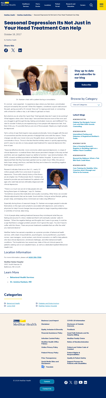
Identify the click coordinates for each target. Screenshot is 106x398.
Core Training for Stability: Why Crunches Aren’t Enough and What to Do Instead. (85, 170)
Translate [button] (49, 367)
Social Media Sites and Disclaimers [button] (50, 362)
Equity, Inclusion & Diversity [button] (52, 329)
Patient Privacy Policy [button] (49, 353)
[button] (93, 5)
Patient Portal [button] (57, 5)
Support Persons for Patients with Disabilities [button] (77, 362)
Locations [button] (47, 5)
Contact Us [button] (47, 389)
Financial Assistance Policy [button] (51, 333)
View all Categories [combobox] (80, 105)
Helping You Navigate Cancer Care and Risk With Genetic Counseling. (84, 124)
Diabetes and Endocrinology (49, 303)
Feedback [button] (71, 329)
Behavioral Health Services (22, 277)
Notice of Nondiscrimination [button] (78, 342)
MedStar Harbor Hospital (48, 306)
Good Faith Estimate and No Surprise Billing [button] (78, 334)
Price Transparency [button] (48, 358)
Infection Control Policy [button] (50, 338)
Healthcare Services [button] (26, 5)
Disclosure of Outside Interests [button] (75, 325)
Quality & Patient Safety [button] (76, 358)
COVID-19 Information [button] (76, 320)
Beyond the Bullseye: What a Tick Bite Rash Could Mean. (86, 159)
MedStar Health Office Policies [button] (50, 343)
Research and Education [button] (70, 5)
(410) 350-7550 (35, 257)
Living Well (11, 306)
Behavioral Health (13, 303)
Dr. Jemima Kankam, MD (21, 282)
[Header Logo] (7, 3)
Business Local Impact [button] (50, 320)
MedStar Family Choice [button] (76, 338)
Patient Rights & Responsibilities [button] (73, 354)
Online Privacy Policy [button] (49, 347)
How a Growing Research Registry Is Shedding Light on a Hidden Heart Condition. (85, 148)
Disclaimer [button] (45, 324)
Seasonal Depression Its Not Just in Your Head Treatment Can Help (56, 15)
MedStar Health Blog (24, 15)
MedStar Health (9, 15)
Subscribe (86, 84)
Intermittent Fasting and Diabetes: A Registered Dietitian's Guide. (86, 136)
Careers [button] (82, 5)
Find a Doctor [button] (38, 5)
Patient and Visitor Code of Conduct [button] (77, 348)
